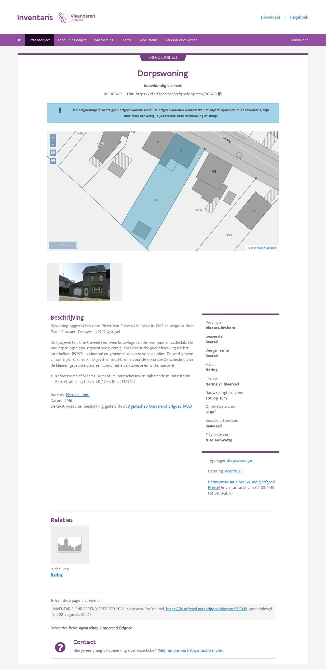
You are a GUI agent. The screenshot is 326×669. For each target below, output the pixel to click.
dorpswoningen (240, 460)
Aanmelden (299, 40)
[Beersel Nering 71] (84, 282)
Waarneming (103, 40)
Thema (126, 40)
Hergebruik (299, 16)
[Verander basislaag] (53, 161)
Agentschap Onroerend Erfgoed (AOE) (160, 406)
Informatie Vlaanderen (264, 247)
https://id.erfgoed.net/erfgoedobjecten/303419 (206, 608)
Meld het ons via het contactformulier (190, 650)
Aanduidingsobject (72, 40)
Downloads (270, 16)
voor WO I (233, 471)
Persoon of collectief (181, 40)
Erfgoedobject (39, 40)
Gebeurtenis (148, 40)
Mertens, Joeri (77, 394)
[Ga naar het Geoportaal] (53, 153)
